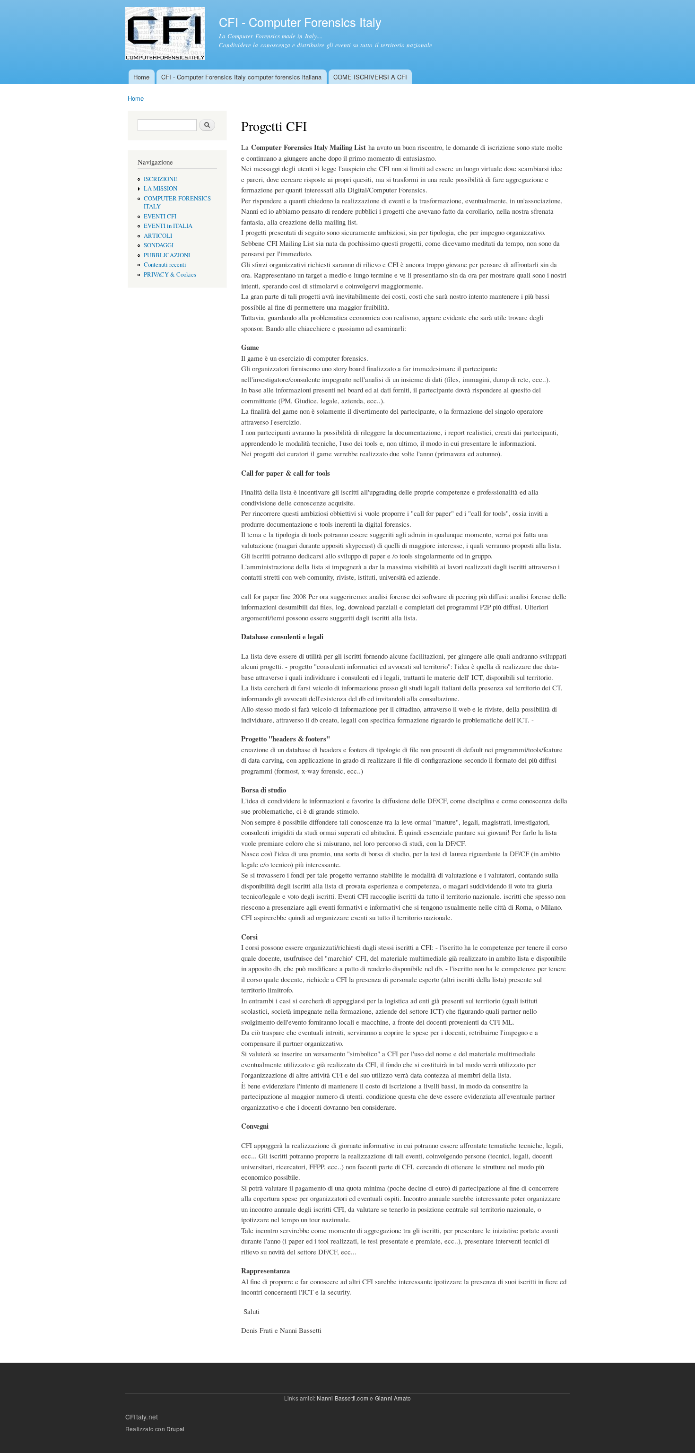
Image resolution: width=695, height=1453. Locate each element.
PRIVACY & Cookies (170, 274)
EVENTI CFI (160, 216)
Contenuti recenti (165, 265)
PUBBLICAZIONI (167, 255)
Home (141, 76)
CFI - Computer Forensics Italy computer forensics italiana (241, 76)
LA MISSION (160, 188)
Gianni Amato (393, 1398)
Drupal (175, 1429)
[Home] (166, 35)
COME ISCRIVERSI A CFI (370, 76)
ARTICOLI (158, 236)
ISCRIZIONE (160, 179)
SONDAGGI (159, 245)
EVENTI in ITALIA (168, 226)
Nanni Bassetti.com (342, 1398)
